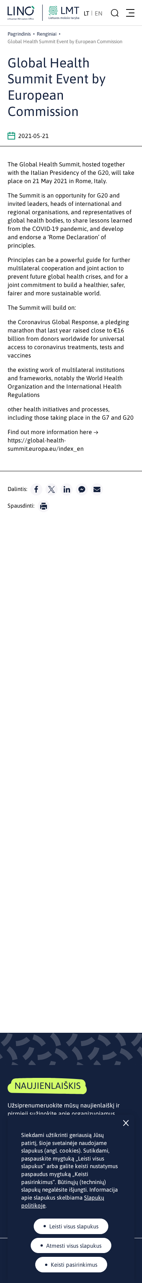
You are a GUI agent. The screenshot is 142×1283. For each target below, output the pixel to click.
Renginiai (46, 34)
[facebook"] (36, 489)
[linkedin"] (67, 489)
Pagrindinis (19, 34)
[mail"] (97, 489)
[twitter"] (51, 489)
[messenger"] (82, 489)
